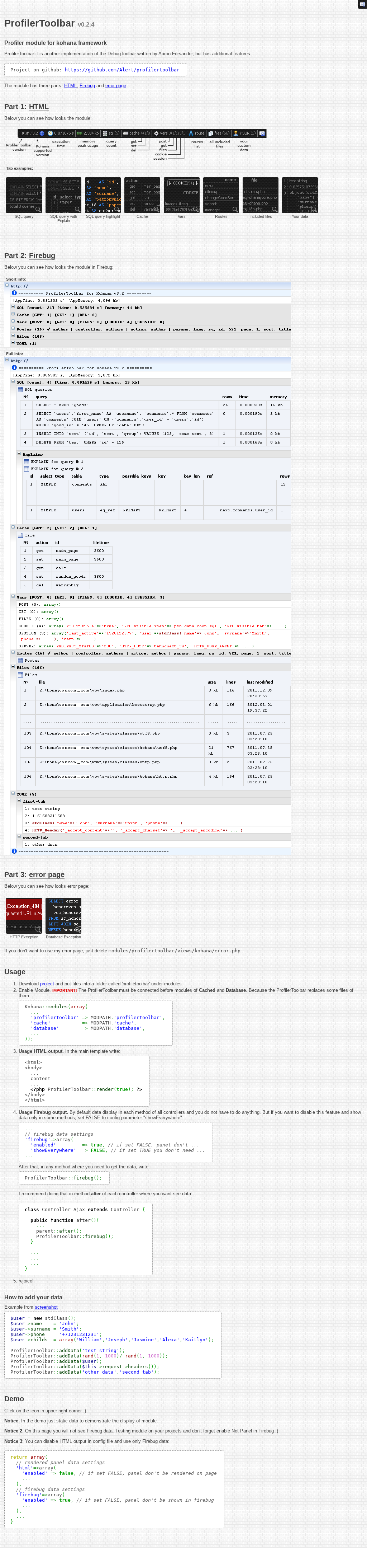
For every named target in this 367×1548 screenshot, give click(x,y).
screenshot (46, 1307)
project (47, 983)
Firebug (87, 85)
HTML (70, 85)
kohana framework (81, 43)
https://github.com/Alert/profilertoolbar (122, 69)
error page (115, 85)
